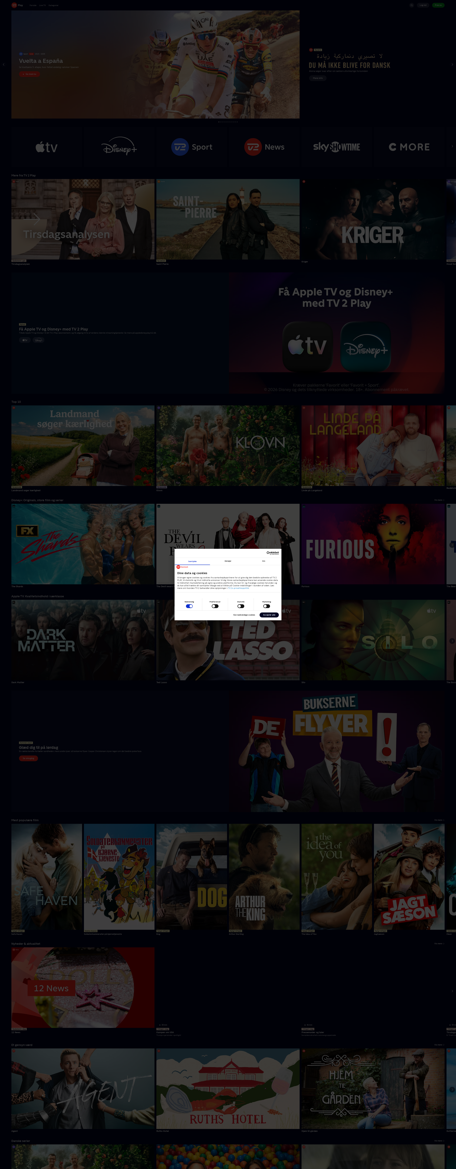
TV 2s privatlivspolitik (238, 588)
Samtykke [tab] (192, 561)
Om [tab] (263, 561)
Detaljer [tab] (228, 561)
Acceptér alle (269, 615)
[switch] (215, 606)
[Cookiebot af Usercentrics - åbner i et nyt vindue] (268, 553)
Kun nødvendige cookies (244, 615)
